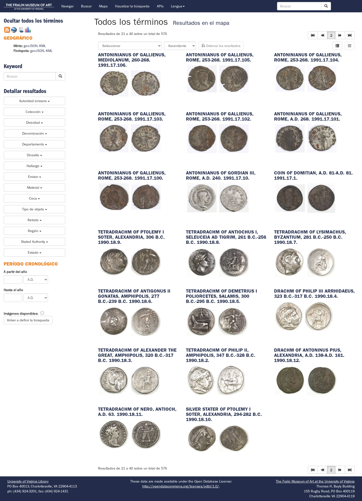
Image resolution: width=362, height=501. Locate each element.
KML (42, 46)
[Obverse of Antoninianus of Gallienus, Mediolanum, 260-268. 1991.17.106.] (114, 83)
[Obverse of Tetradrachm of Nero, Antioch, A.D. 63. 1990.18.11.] (114, 434)
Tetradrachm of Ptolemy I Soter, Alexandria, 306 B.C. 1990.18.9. (131, 237)
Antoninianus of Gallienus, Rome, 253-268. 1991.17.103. (131, 116)
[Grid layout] (350, 46)
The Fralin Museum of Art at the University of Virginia (315, 481)
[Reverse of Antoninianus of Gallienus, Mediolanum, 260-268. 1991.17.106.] (146, 83)
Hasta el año (13, 290)
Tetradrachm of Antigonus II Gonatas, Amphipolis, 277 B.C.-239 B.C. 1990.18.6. (134, 296)
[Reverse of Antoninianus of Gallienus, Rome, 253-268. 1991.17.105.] (234, 78)
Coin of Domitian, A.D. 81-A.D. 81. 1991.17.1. (313, 175)
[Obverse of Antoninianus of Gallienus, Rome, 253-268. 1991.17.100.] (114, 197)
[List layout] (337, 46)
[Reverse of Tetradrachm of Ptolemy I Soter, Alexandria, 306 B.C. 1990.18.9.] (146, 261)
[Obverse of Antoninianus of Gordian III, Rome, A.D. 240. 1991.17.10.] (202, 197)
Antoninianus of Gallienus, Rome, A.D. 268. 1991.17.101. (308, 116)
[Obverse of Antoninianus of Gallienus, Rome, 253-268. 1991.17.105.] (202, 78)
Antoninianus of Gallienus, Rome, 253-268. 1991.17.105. (219, 57)
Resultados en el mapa (201, 23)
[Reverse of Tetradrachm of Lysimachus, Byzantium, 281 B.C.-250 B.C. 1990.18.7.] (321, 262)
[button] (313, 35)
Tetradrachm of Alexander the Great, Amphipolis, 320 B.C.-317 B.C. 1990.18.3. (137, 355)
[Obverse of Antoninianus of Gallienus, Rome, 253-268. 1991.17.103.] (114, 138)
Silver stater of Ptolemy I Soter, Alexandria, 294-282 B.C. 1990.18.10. (224, 414)
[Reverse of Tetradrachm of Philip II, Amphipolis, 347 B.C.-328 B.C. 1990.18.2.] (231, 380)
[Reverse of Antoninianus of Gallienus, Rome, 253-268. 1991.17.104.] (322, 78)
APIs (160, 6)
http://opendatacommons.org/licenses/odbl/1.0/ (180, 486)
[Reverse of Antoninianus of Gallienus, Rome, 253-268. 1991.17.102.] (234, 138)
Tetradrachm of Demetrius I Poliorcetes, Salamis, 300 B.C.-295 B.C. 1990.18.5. (221, 296)
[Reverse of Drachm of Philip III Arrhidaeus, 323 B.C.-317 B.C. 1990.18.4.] (318, 315)
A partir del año (15, 271)
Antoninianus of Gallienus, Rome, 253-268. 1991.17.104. (308, 57)
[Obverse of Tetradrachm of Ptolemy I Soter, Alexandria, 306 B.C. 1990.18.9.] (114, 261)
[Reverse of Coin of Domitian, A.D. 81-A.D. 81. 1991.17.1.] (321, 197)
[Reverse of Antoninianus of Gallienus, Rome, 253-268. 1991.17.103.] (146, 138)
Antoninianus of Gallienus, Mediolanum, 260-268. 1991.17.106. (131, 60)
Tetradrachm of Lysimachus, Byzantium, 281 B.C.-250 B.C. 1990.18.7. (310, 237)
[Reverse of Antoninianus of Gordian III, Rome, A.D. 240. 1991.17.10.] (234, 197)
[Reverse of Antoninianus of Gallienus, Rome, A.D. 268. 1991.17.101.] (322, 138)
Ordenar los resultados (222, 46)
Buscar (86, 6)
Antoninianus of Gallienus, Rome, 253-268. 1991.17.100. (131, 175)
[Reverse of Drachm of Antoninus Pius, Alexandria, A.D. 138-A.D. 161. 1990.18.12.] (322, 380)
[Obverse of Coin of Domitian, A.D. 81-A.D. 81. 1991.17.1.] (290, 197)
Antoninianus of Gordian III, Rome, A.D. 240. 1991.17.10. (220, 175)
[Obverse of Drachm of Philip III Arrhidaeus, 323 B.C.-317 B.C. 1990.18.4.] (289, 315)
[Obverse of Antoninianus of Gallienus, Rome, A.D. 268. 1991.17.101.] (290, 138)
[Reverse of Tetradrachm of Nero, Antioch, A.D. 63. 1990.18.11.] (146, 434)
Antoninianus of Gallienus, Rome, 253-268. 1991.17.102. (219, 116)
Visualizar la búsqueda (132, 6)
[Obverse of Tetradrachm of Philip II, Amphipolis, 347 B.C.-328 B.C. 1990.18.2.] (200, 380)
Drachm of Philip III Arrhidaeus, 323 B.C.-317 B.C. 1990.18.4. (314, 293)
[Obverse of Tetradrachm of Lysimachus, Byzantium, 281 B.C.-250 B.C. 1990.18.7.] (290, 262)
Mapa (103, 6)
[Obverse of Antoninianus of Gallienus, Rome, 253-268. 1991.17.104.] (290, 78)
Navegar (67, 6)
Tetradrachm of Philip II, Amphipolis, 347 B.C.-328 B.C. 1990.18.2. (220, 355)
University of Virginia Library (28, 481)
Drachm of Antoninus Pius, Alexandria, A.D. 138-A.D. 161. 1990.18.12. (309, 355)
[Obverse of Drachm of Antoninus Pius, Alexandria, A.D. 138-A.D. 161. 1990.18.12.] (290, 380)
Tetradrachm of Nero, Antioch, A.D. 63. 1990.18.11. (137, 411)
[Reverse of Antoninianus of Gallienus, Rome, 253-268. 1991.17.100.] (146, 197)
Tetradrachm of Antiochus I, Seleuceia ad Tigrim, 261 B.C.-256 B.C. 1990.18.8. (226, 237)
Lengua (176, 6)
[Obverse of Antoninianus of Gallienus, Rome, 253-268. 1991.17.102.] (202, 138)
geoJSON (30, 46)
